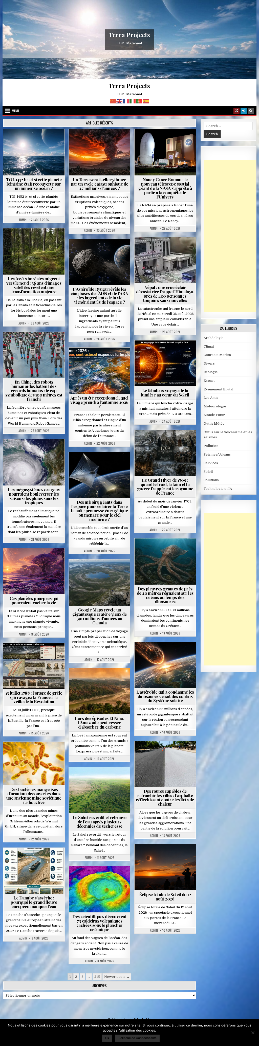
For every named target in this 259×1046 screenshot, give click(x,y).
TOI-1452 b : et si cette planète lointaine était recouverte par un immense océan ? (34, 184)
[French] (126, 101)
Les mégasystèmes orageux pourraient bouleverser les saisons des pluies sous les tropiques (34, 496)
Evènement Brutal (101, 141)
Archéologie (158, 551)
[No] (252, 1032)
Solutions (84, 469)
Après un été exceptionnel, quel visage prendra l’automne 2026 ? (99, 402)
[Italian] (133, 101)
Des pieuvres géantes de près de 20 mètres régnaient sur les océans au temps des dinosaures (165, 595)
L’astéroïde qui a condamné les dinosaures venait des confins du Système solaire (165, 696)
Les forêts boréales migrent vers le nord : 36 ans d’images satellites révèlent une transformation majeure (33, 285)
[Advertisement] (231, 236)
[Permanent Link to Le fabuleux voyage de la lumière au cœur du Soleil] (165, 363)
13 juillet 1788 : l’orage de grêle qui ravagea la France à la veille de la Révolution (34, 697)
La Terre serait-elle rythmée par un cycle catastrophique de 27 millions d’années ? (99, 184)
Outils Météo (214, 423)
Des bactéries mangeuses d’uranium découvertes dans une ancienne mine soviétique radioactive (33, 795)
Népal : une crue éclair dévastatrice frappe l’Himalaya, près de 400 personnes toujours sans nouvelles (165, 293)
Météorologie (102, 360)
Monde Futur (214, 415)
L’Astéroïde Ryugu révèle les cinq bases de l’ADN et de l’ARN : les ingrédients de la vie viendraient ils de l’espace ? (99, 295)
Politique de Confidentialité (137, 1038)
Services (211, 463)
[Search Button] (251, 111)
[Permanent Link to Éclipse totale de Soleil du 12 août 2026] (165, 867)
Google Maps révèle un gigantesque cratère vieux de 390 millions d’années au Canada (99, 616)
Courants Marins (217, 355)
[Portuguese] (139, 101)
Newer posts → (117, 977)
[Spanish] (146, 101)
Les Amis (211, 398)
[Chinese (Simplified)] (113, 101)
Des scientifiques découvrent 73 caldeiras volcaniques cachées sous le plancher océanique (99, 923)
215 (97, 977)
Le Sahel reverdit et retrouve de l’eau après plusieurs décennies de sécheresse (99, 822)
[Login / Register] (244, 111)
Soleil (167, 353)
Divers (180, 551)
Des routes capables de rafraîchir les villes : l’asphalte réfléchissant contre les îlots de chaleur (165, 797)
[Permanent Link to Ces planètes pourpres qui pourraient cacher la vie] (33, 571)
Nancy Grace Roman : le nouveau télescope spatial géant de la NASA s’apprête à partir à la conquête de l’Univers (165, 188)
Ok (107, 1038)
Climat (36, 241)
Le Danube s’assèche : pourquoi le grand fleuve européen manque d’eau (34, 902)
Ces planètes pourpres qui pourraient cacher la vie (34, 600)
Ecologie (110, 780)
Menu (15, 110)
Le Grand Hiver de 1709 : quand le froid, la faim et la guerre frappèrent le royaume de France (165, 486)
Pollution (109, 464)
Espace (36, 141)
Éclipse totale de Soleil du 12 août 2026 (165, 896)
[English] (119, 101)
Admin (23, 219)
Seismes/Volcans (167, 255)
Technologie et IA (36, 344)
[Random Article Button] (236, 111)
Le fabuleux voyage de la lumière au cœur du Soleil (165, 393)
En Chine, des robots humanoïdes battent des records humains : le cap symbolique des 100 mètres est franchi (33, 390)
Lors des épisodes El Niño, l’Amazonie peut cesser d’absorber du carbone (99, 722)
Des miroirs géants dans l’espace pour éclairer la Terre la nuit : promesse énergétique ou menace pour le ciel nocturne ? (99, 510)
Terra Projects (129, 35)
